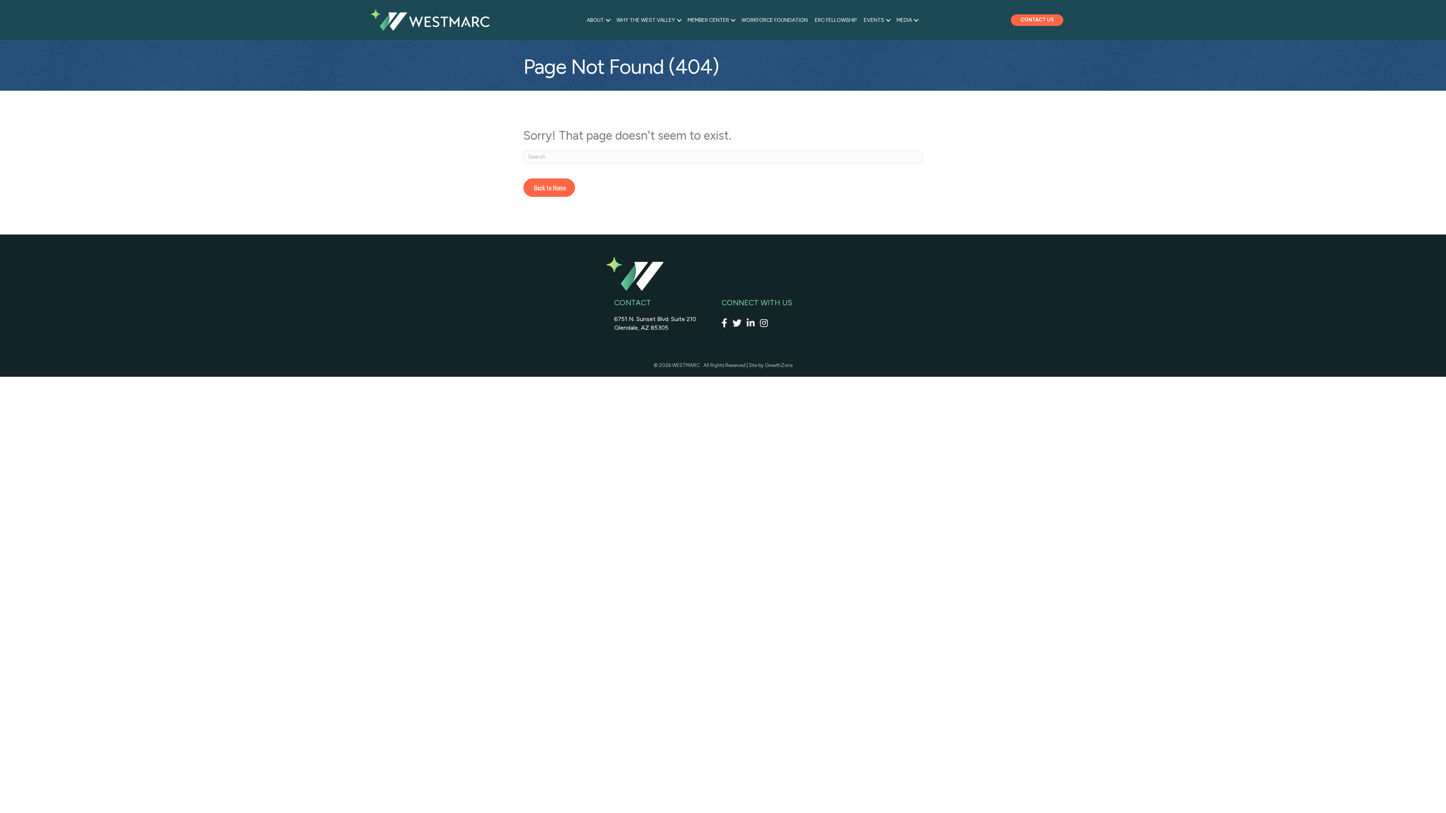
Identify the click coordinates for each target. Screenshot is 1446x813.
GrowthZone (779, 365)
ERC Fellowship (836, 20)
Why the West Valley (645, 20)
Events (874, 20)
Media (904, 20)
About (595, 20)
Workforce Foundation (774, 20)
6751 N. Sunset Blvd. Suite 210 (655, 319)
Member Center (708, 20)
